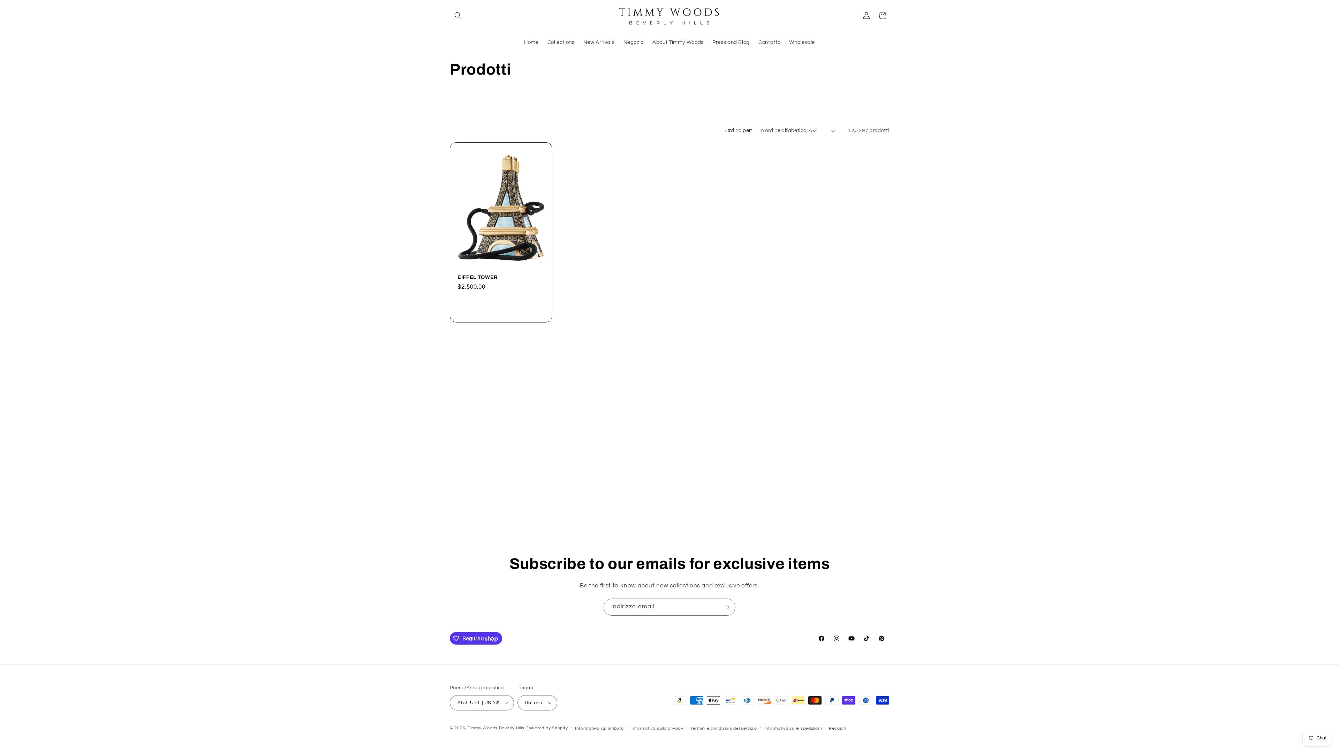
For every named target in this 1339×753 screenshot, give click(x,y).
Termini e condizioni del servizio (723, 728)
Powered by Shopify (546, 728)
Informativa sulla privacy (657, 728)
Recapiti (837, 728)
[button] (458, 16)
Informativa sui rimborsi (600, 728)
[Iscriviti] (727, 607)
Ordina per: (738, 130)
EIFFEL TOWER (477, 277)
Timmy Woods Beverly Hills (496, 728)
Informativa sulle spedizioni (793, 728)
